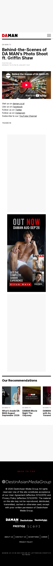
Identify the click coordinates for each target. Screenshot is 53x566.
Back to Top (27, 471)
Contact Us (20, 537)
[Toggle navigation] (49, 35)
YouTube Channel (28, 116)
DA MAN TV (6, 45)
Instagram (20, 113)
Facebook (18, 106)
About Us (9, 537)
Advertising (33, 537)
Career (44, 537)
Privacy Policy (26, 542)
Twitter (18, 109)
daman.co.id (18, 103)
